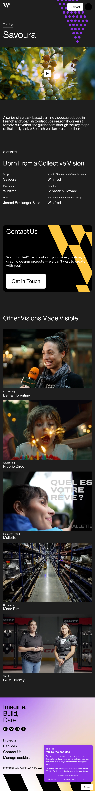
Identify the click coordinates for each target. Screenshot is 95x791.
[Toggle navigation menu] (88, 6)
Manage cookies (16, 757)
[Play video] (47, 73)
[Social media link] (5, 729)
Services (10, 746)
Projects (9, 740)
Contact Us (12, 752)
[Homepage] (6, 6)
